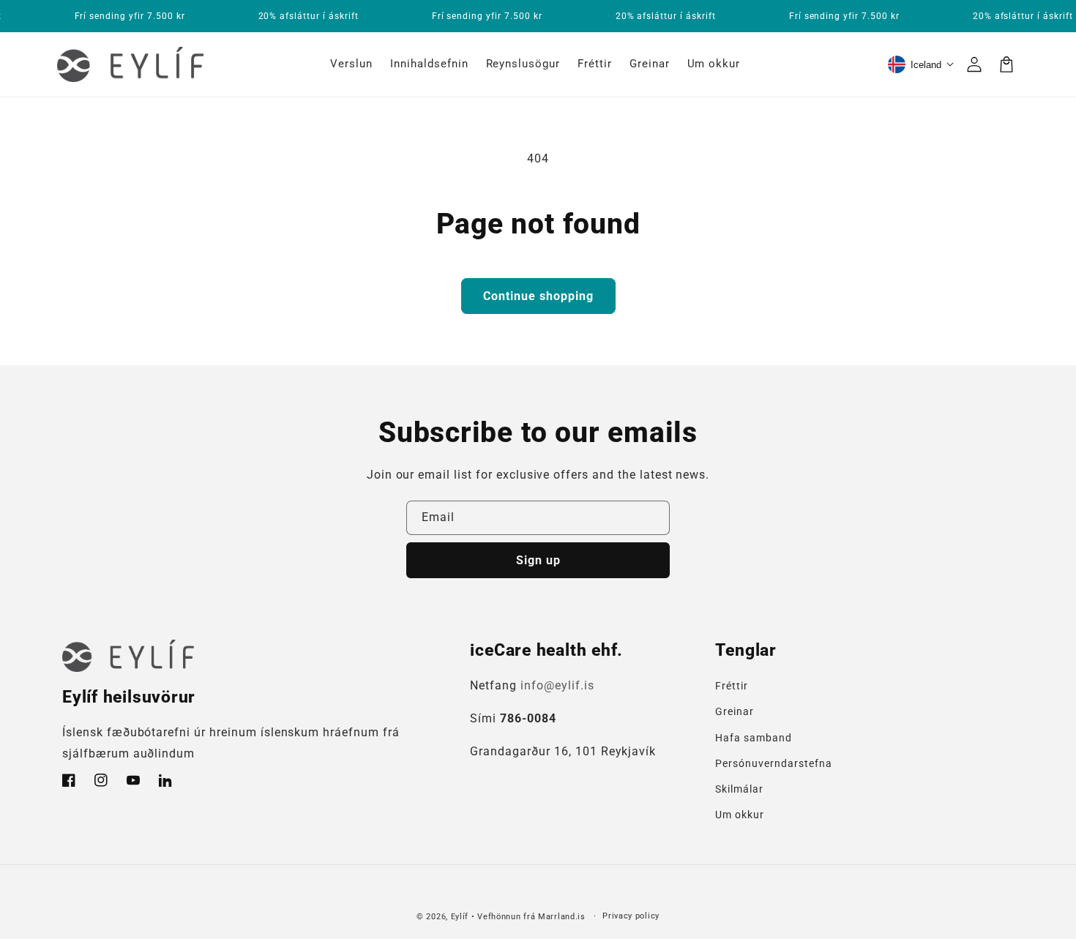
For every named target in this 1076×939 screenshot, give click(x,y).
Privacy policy (631, 916)
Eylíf (460, 916)
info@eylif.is (557, 685)
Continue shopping (538, 296)
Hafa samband (753, 738)
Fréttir (731, 686)
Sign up (538, 560)
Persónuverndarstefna (773, 763)
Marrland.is (562, 916)
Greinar (734, 711)
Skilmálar (739, 789)
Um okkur (739, 814)
